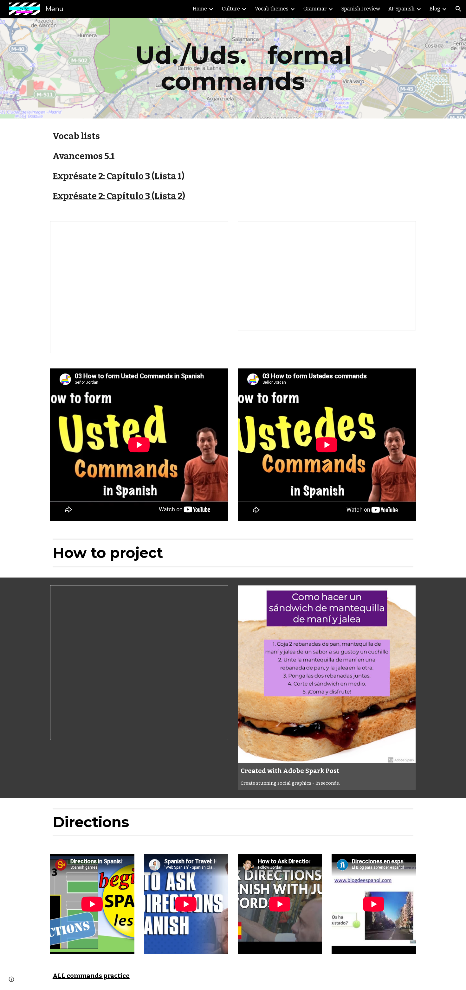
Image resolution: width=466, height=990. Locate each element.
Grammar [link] (315, 9)
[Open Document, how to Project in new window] (216, 593)
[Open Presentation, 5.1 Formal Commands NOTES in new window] (216, 229)
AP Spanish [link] (401, 9)
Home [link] (200, 9)
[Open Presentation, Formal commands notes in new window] (404, 229)
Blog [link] (435, 9)
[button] (458, 8)
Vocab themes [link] (271, 9)
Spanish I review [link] (360, 9)
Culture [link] (231, 9)
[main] (233, 68)
